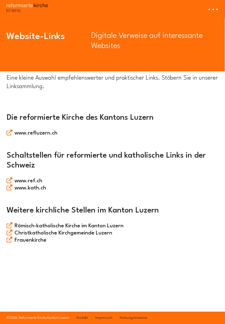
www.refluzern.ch (36, 133)
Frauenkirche (30, 240)
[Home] (27, 6)
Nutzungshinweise (133, 318)
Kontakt (82, 318)
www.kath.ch (30, 188)
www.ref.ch (28, 181)
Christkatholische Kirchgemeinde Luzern (63, 233)
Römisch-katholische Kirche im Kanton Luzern (69, 226)
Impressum (103, 318)
